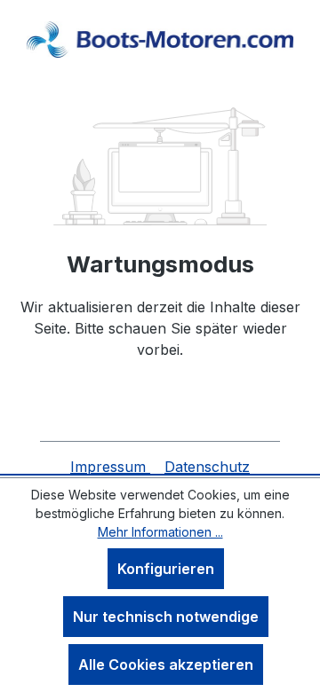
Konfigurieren (165, 569)
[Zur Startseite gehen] (160, 39)
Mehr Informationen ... (160, 531)
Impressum (110, 467)
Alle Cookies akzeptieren (165, 664)
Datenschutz (207, 467)
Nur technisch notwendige (166, 616)
